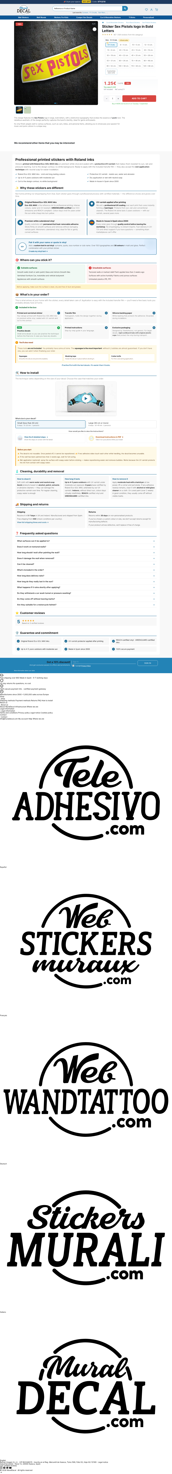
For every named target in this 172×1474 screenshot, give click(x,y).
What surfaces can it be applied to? (33, 541)
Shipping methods (7, 700)
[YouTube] (10, 1468)
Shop (3, 699)
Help (30, 719)
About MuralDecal (7, 707)
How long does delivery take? (30, 576)
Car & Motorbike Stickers (110, 17)
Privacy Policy (86, 666)
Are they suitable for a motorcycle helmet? (36, 604)
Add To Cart (139, 98)
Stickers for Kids (61, 17)
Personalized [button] (148, 17)
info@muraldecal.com (9, 719)
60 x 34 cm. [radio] (123, 61)
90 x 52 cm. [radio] (111, 66)
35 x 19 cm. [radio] (111, 55)
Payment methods (22, 700)
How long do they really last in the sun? (35, 581)
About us (4, 705)
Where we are (32, 707)
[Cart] (156, 9)
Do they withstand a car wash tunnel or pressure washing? (44, 593)
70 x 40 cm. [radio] (136, 61)
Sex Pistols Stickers (149, 22)
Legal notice (35, 713)
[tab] (19, 110)
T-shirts (132, 17)
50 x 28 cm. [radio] (148, 55)
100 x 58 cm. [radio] (124, 66)
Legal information (8, 711)
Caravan (85, 12)
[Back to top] (1, 1473)
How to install (47, 700)
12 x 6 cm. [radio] (148, 45)
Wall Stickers (23, 17)
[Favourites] (146, 9)
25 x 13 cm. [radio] (136, 50)
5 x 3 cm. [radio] (111, 44)
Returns (34, 700)
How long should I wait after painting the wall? (38, 552)
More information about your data (24, 670)
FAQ (39, 700)
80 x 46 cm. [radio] (148, 61)
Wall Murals (41, 17)
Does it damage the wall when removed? (35, 558)
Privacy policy (24, 713)
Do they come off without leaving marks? (36, 599)
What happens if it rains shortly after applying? (38, 587)
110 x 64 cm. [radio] (136, 66)
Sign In (147, 663)
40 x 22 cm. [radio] (123, 55)
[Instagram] (1, 1468)
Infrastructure (20, 707)
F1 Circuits (93, 12)
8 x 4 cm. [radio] (123, 45)
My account (23, 719)
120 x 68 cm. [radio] (148, 66)
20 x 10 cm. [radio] (123, 50)
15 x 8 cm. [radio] (111, 50)
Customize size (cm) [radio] (111, 72)
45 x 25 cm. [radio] (136, 55)
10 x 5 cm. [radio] (136, 45)
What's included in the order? (30, 570)
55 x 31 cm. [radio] (111, 61)
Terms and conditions (9, 713)
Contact (4, 717)
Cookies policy (47, 713)
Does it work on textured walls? (31, 547)
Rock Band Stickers (133, 22)
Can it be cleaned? (25, 564)
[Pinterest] (7, 1468)
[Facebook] (4, 1468)
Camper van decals (84, 17)
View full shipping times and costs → (33, 522)
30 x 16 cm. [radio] (148, 50)
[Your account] (151, 9)
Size (117, 40)
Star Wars (101, 12)
